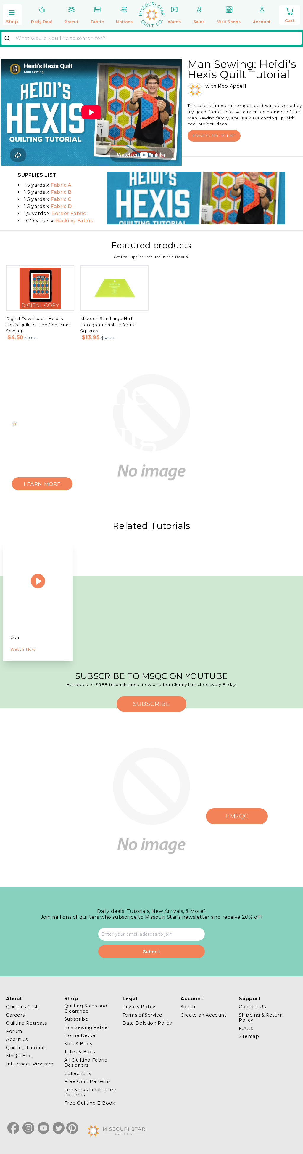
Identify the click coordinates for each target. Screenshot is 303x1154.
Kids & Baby (78, 1043)
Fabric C (61, 199)
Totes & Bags (79, 1051)
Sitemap (249, 1036)
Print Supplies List (214, 136)
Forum (14, 1031)
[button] (12, 15)
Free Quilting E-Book (89, 1103)
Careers (15, 1015)
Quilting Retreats (26, 1023)
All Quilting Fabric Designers (85, 1062)
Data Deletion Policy (147, 1023)
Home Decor (80, 1035)
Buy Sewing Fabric (86, 1027)
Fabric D (61, 206)
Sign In (188, 1006)
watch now (23, 649)
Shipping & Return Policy (261, 1017)
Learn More (42, 484)
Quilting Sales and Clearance (85, 1008)
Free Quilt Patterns (87, 1081)
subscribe (151, 704)
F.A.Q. (246, 1028)
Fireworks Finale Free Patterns (90, 1092)
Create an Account (203, 1015)
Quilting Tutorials (26, 1047)
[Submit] (9, 38)
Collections (77, 1073)
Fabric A (61, 185)
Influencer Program (30, 1064)
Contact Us (252, 1006)
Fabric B (61, 192)
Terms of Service (142, 1015)
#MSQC (237, 816)
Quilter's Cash (22, 1006)
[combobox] (151, 38)
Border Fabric (68, 213)
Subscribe (76, 1019)
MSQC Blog (19, 1055)
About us (17, 1039)
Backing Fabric (74, 220)
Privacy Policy (139, 1006)
